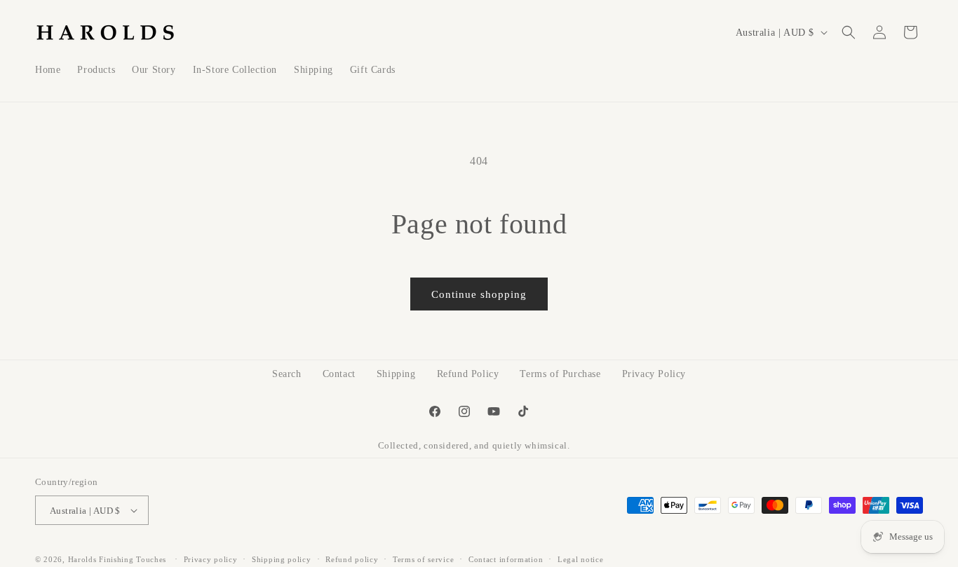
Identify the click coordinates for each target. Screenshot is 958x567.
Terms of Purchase (560, 374)
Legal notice (580, 559)
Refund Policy (468, 374)
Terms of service (423, 559)
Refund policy (351, 559)
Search (287, 374)
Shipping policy (281, 559)
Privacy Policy (654, 374)
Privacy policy (211, 559)
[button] (848, 32)
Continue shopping (479, 294)
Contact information (505, 559)
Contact (339, 374)
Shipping (396, 374)
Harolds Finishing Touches (117, 559)
